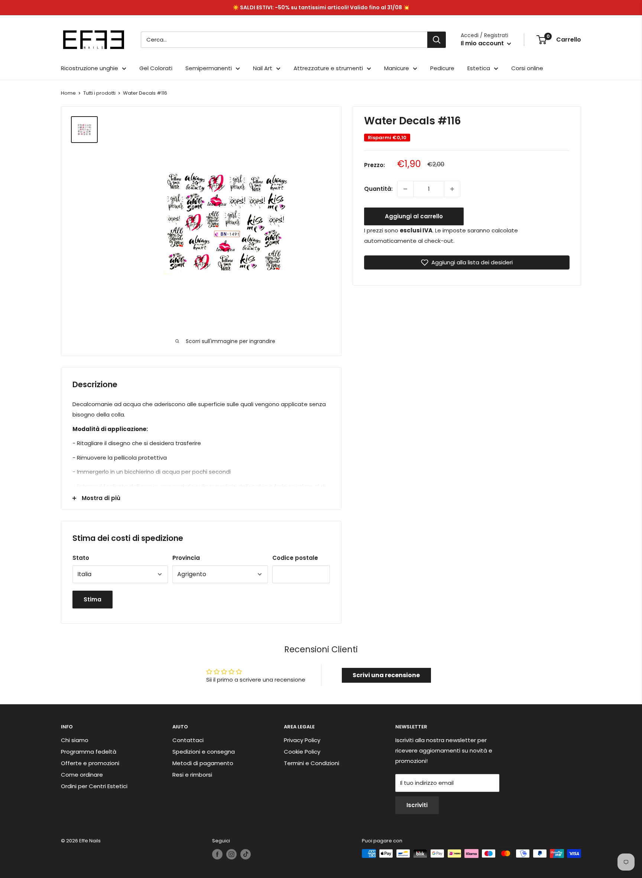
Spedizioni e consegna (203, 751)
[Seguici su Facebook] (217, 854)
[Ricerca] (436, 40)
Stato (80, 558)
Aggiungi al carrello (414, 216)
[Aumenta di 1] (452, 189)
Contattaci (188, 740)
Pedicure (442, 68)
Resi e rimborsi (192, 775)
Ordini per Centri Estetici (94, 786)
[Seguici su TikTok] (245, 854)
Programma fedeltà (88, 751)
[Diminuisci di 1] (405, 189)
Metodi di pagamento (202, 763)
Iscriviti (417, 805)
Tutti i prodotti (99, 93)
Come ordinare (82, 775)
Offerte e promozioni (90, 763)
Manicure (396, 68)
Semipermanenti (208, 68)
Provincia (186, 558)
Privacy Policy (302, 740)
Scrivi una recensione (386, 675)
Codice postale (295, 558)
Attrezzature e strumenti (328, 68)
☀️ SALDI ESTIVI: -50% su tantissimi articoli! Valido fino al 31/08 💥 (321, 7)
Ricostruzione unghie (89, 68)
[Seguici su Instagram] (231, 854)
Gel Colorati (155, 68)
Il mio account (483, 43)
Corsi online (527, 68)
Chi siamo (74, 740)
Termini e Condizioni (311, 763)
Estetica (478, 68)
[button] (467, 262)
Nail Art (262, 68)
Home (68, 93)
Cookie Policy (302, 751)
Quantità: (378, 189)
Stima (92, 599)
